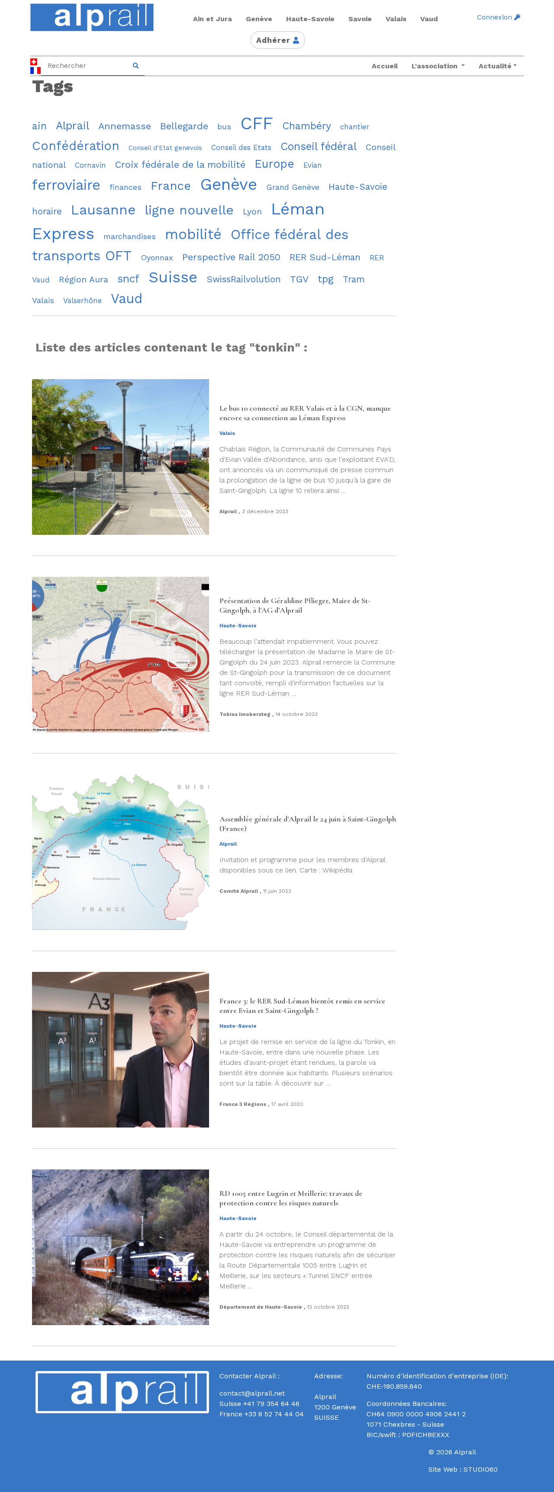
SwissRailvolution (243, 279)
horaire (47, 211)
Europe (274, 163)
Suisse (172, 277)
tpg (326, 279)
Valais (43, 300)
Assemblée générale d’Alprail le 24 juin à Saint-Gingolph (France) (307, 824)
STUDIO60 (481, 1469)
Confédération (75, 145)
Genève (228, 184)
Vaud (126, 298)
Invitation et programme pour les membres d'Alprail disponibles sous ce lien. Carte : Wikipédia (302, 865)
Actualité (495, 66)
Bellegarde (184, 126)
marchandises (129, 236)
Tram (353, 279)
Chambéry (306, 126)
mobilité (193, 234)
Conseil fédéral (318, 146)
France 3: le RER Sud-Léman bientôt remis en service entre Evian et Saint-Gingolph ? (302, 1006)
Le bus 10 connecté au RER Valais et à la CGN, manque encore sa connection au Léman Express (305, 413)
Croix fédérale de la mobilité (180, 164)
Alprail (72, 125)
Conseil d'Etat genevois (165, 148)
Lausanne (103, 210)
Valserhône (82, 300)
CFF (256, 123)
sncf (128, 278)
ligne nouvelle (189, 209)
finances (126, 187)
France (171, 186)
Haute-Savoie (358, 187)
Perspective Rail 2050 (231, 257)
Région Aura (83, 279)
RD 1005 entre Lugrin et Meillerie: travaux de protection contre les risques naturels (290, 1198)
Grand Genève (292, 187)
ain (39, 126)
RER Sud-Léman (325, 257)
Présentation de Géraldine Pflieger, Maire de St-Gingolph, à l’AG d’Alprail (294, 605)
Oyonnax (157, 257)
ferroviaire (66, 185)
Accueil (385, 66)
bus (224, 126)
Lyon (252, 212)
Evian (312, 165)
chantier (354, 126)
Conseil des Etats (241, 147)
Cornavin (90, 165)
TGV (299, 279)
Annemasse (124, 126)
